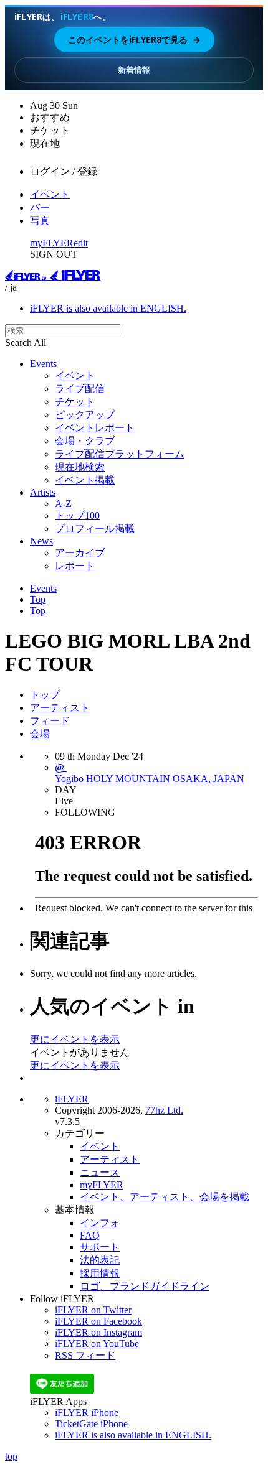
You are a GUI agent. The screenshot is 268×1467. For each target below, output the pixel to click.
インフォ (100, 1223)
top (11, 1456)
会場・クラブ (85, 440)
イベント (50, 194)
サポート (100, 1247)
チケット (75, 401)
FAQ (90, 1235)
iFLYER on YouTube (97, 1343)
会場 (40, 734)
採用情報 (100, 1273)
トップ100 (77, 515)
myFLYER (52, 243)
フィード (50, 720)
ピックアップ (85, 414)
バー (40, 207)
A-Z (63, 503)
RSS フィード (85, 1355)
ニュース (100, 1172)
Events (43, 363)
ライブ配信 (80, 388)
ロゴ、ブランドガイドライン (144, 1286)
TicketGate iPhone (91, 1423)
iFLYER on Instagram (98, 1332)
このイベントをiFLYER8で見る (134, 39)
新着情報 (134, 69)
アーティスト (60, 707)
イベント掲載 (85, 480)
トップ (45, 694)
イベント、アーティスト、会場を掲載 (164, 1196)
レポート (75, 566)
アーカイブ (80, 552)
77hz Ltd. (164, 1110)
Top (37, 599)
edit (81, 243)
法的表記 (100, 1260)
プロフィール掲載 (95, 528)
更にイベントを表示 (75, 1039)
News (41, 541)
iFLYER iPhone (86, 1412)
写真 (40, 220)
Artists (42, 492)
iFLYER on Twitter (93, 1310)
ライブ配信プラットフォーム (119, 454)
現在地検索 (80, 467)
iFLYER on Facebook (98, 1321)
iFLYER (72, 1099)
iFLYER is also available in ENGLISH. (108, 308)
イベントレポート (95, 427)
